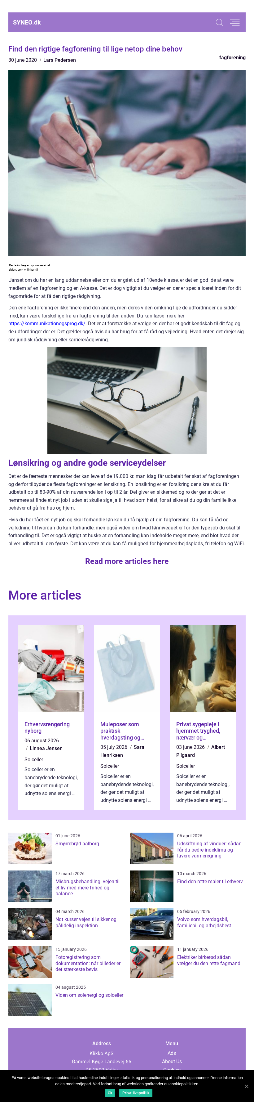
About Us (172, 1061)
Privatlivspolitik (135, 1093)
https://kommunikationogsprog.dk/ (46, 323)
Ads (172, 1053)
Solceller (33, 759)
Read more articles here (127, 561)
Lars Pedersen (59, 60)
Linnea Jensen (46, 748)
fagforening (232, 58)
